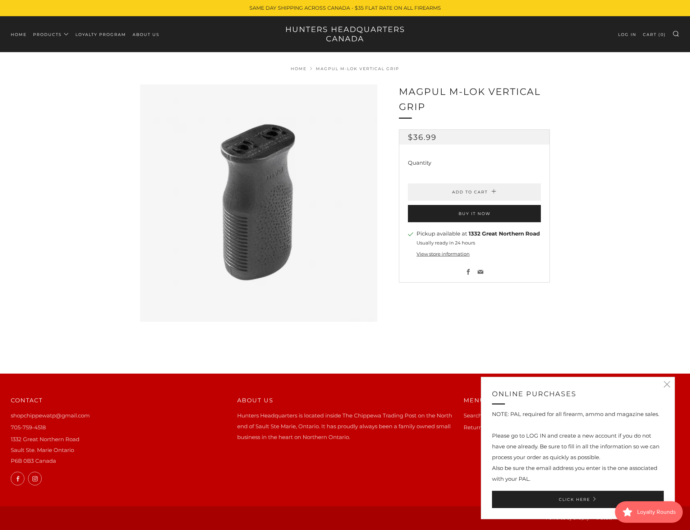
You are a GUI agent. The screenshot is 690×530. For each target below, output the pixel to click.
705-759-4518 (28, 427)
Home (19, 34)
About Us (146, 34)
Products (47, 34)
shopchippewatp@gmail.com (50, 415)
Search (473, 415)
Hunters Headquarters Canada (345, 34)
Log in (627, 34)
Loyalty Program (100, 34)
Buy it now (475, 213)
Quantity (419, 163)
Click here (574, 499)
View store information (443, 254)
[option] (258, 203)
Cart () (654, 34)
